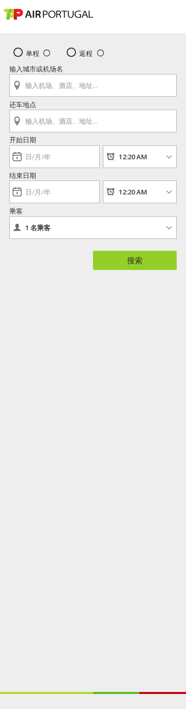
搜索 (135, 260)
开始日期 (22, 139)
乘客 (16, 211)
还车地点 (22, 104)
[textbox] (93, 85)
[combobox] (93, 82)
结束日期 (22, 175)
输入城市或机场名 (36, 69)
